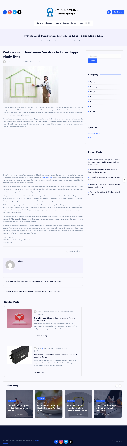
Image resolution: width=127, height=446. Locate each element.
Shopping (48, 23)
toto (89, 137)
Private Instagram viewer (51, 311)
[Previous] (116, 385)
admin (9, 61)
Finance (100, 401)
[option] (19, 404)
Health (87, 23)
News (81, 23)
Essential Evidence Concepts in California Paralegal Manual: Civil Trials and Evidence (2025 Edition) (104, 162)
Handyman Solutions (75, 251)
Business (40, 23)
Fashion (66, 23)
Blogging (58, 23)
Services (15, 61)
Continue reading (41, 336)
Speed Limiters (48, 348)
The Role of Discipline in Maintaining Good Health (18, 408)
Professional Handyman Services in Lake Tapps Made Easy (66, 41)
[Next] (120, 385)
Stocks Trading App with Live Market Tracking (106, 408)
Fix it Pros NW (47, 177)
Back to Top (119, 441)
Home (43, 41)
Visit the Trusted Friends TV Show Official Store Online (77, 408)
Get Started (118, 12)
